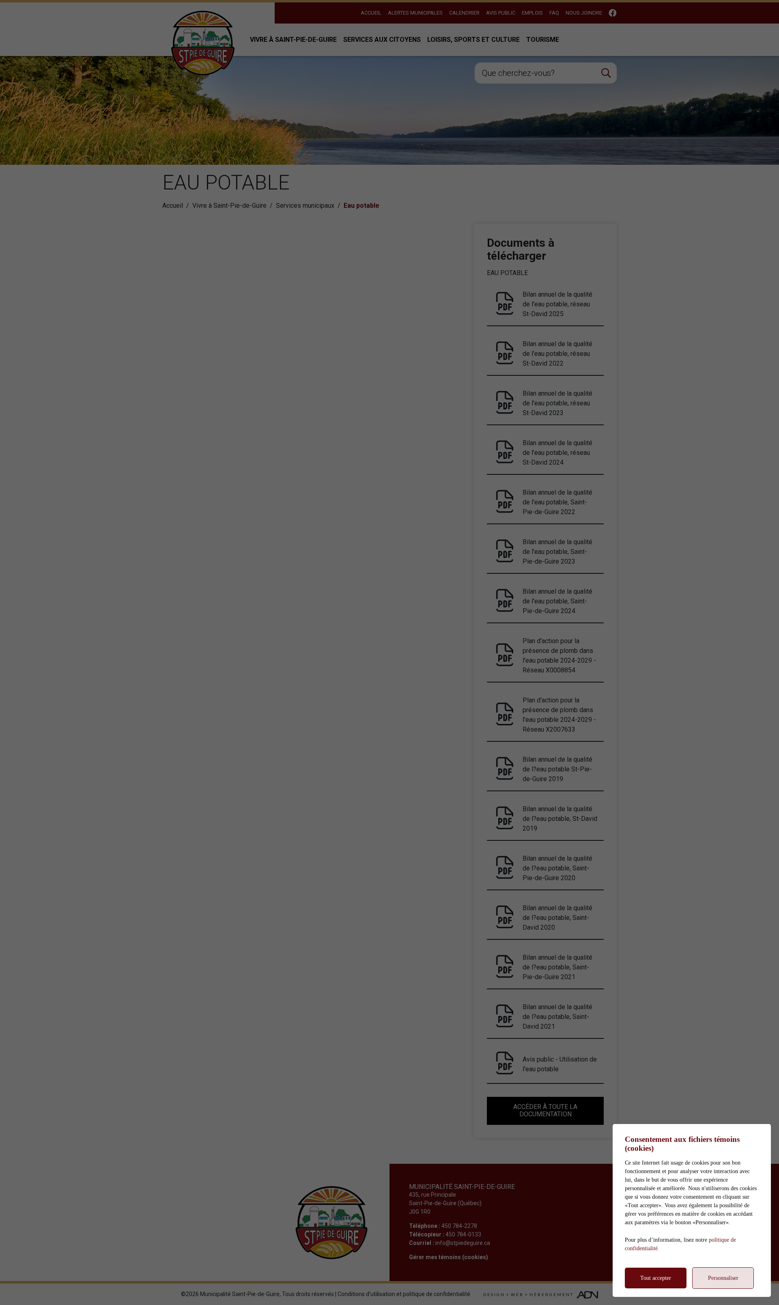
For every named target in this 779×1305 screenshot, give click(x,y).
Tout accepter (655, 1278)
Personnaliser (723, 1278)
